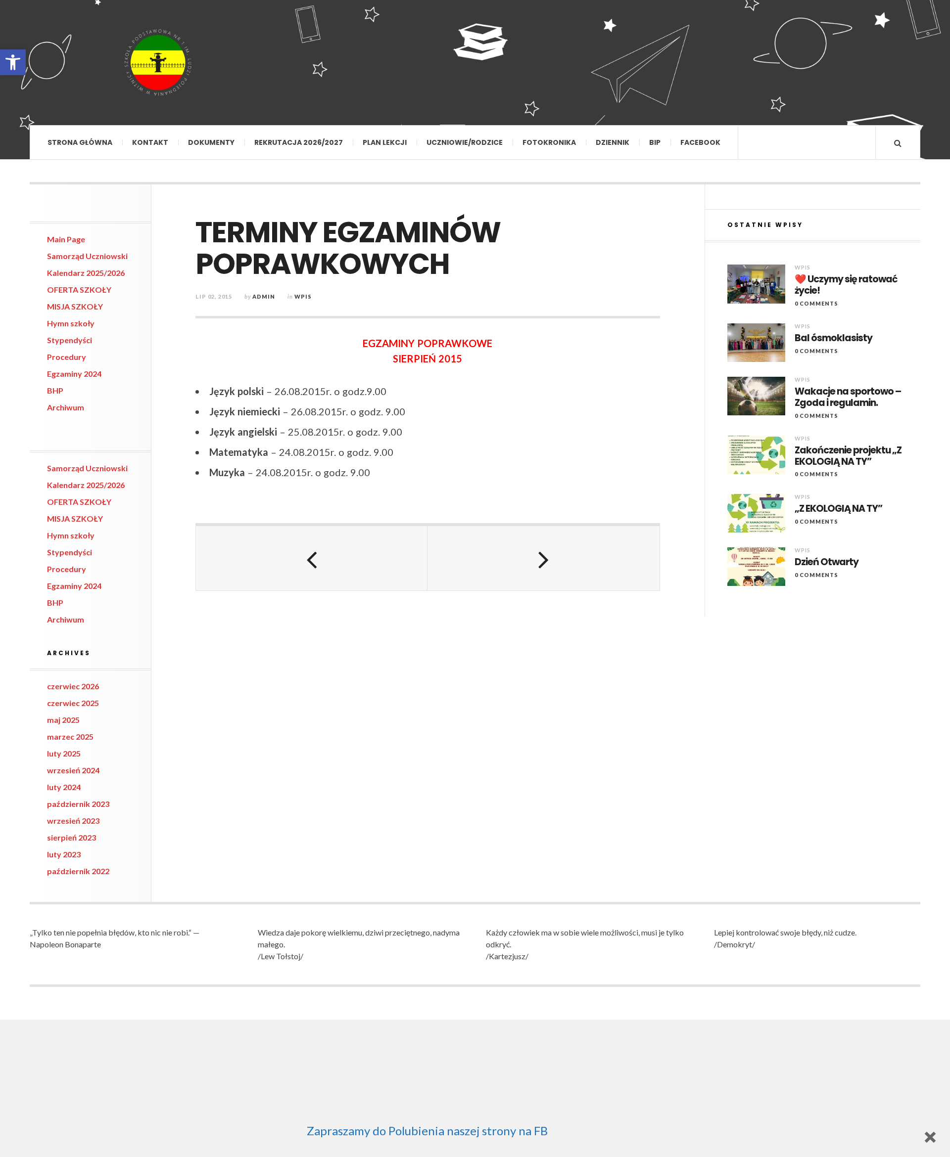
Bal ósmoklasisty (833, 338)
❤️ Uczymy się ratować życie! (846, 285)
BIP (655, 142)
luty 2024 (64, 787)
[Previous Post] (312, 558)
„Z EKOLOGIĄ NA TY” (838, 509)
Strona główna (80, 142)
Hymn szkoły (71, 323)
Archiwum (65, 407)
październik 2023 (78, 803)
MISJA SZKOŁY (75, 306)
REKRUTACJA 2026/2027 (298, 142)
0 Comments (816, 303)
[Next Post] (543, 558)
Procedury (66, 356)
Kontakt (150, 142)
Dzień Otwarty (826, 562)
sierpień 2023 (71, 837)
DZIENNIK (612, 142)
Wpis (303, 296)
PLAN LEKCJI (385, 142)
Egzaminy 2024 (74, 373)
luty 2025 (64, 753)
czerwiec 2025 (73, 703)
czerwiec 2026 (73, 686)
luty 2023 (64, 854)
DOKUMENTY (211, 142)
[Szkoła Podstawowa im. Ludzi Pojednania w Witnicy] (158, 62)
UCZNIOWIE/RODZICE (465, 142)
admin (263, 296)
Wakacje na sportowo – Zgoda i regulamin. (848, 397)
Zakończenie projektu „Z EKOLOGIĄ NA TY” (848, 456)
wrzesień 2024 (73, 770)
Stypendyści (69, 340)
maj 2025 (63, 719)
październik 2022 (78, 871)
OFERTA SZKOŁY (79, 289)
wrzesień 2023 (73, 820)
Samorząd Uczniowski (87, 256)
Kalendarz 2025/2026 (86, 272)
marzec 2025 (70, 736)
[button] (13, 62)
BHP (55, 390)
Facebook (700, 142)
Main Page (66, 239)
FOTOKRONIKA (549, 142)
